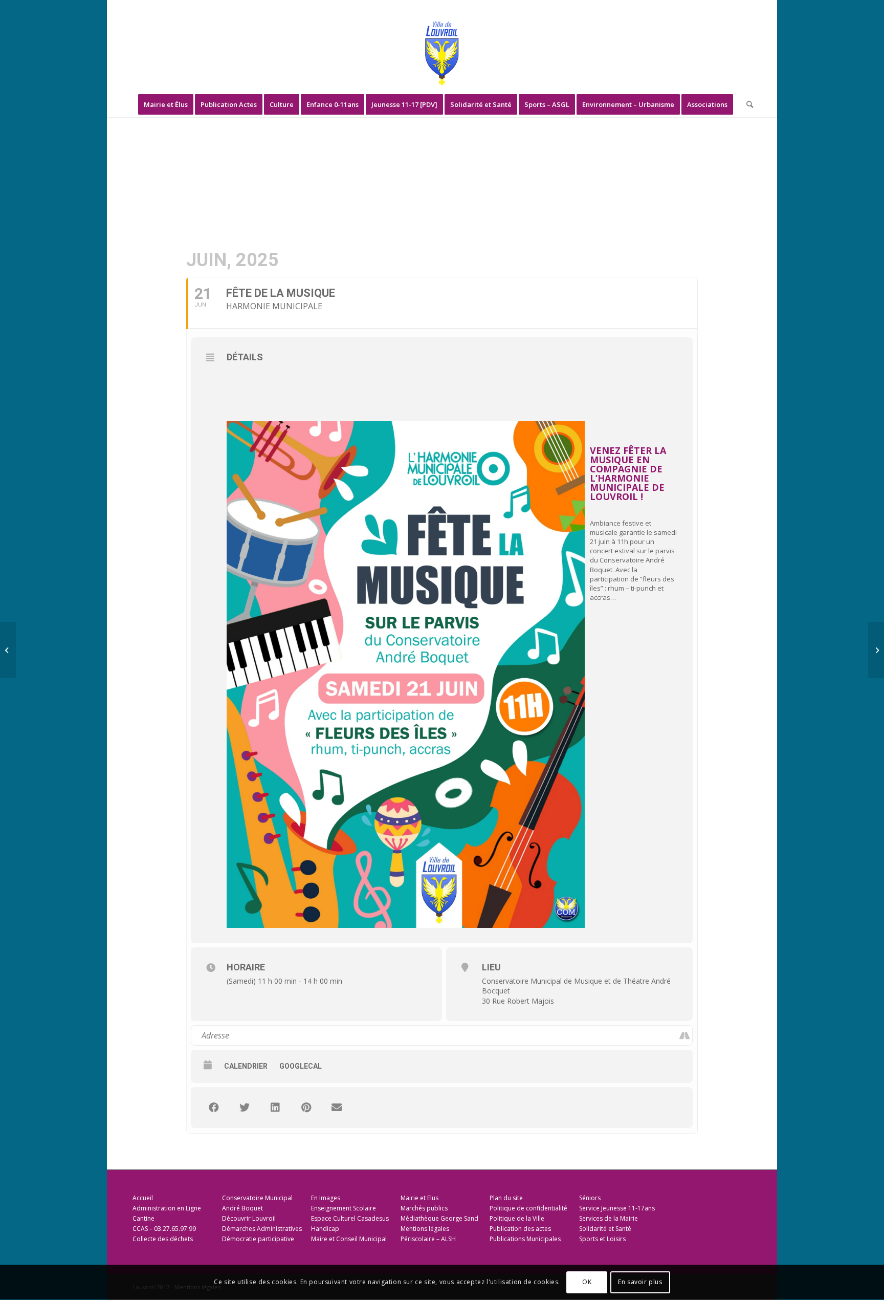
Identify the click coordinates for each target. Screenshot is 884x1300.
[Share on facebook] (214, 1107)
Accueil (142, 1198)
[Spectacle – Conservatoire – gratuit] (876, 650)
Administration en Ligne (166, 1208)
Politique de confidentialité (528, 1208)
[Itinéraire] (684, 1035)
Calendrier (246, 1066)
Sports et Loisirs (602, 1238)
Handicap (325, 1228)
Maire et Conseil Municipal (349, 1238)
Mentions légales (425, 1228)
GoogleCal (300, 1066)
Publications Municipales (525, 1238)
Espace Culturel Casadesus (350, 1218)
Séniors (590, 1198)
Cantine (143, 1218)
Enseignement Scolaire (343, 1208)
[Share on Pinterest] (306, 1107)
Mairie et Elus (419, 1198)
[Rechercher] (746, 104)
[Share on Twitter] (244, 1107)
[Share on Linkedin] (275, 1107)
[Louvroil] (442, 53)
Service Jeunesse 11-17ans (617, 1208)
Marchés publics (424, 1208)
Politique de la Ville (517, 1218)
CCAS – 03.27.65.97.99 (164, 1228)
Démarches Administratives (262, 1228)
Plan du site (506, 1198)
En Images (325, 1198)
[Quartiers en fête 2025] (8, 650)
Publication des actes (520, 1228)
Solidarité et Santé (605, 1228)
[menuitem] (165, 104)
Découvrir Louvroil (249, 1218)
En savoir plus (640, 1282)
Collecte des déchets (162, 1238)
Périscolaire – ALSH (428, 1238)
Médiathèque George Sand (439, 1218)
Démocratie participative (258, 1238)
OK (586, 1282)
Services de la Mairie (608, 1218)
